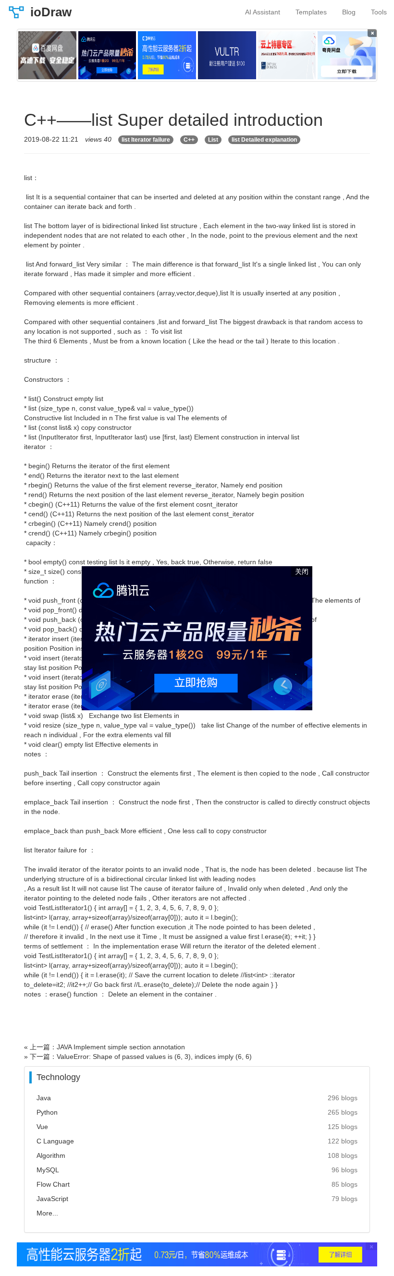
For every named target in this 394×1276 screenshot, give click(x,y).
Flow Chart (53, 1184)
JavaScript (52, 1199)
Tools (379, 12)
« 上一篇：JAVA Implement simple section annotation (104, 1047)
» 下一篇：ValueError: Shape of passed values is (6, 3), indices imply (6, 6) (138, 1056)
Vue (42, 1126)
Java (44, 1098)
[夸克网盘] (347, 55)
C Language (55, 1141)
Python (47, 1112)
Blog (349, 12)
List (213, 139)
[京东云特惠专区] (287, 55)
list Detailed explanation (264, 139)
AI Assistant (262, 12)
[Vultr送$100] (227, 55)
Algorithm (51, 1155)
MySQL (48, 1170)
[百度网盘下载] (47, 55)
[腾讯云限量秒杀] (107, 55)
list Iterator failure (146, 139)
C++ (189, 139)
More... (47, 1213)
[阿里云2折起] (167, 55)
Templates (311, 12)
